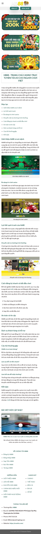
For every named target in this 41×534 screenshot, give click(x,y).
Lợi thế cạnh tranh (9, 111)
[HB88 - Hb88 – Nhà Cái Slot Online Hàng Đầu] (20, 3)
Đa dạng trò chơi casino (11, 114)
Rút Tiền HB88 (8, 464)
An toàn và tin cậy (9, 124)
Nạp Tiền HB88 (8, 461)
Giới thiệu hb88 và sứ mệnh (12, 108)
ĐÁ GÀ (29, 488)
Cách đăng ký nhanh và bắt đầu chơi (15, 121)
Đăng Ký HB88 (8, 454)
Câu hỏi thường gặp (10, 131)
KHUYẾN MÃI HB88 (10, 485)
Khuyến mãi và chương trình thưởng (15, 118)
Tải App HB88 (8, 468)
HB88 (15, 507)
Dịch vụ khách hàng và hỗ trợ (12, 128)
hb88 (11, 289)
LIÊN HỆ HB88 (8, 482)
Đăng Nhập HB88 (9, 458)
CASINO (30, 478)
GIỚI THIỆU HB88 (9, 478)
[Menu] (2, 3)
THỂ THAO (31, 482)
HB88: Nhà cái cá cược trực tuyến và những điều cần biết (20, 436)
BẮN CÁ (30, 485)
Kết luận (6, 135)
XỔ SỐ (29, 492)
